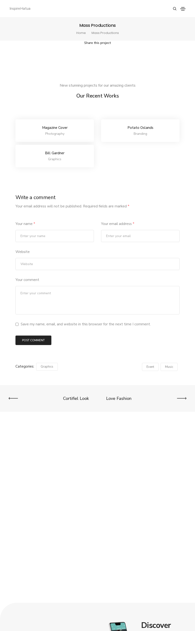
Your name (25, 223)
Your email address (117, 223)
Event (150, 367)
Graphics (47, 367)
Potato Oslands (140, 127)
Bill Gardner (54, 153)
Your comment (27, 279)
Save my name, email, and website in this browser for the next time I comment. (86, 324)
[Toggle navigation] (182, 8)
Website (22, 251)
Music (169, 367)
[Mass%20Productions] (72, 56)
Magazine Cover (55, 127)
